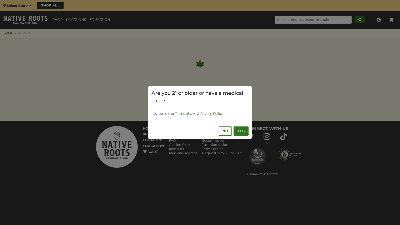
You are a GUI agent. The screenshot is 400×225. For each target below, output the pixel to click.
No (225, 131)
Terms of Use (185, 114)
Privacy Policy (211, 114)
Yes (241, 131)
